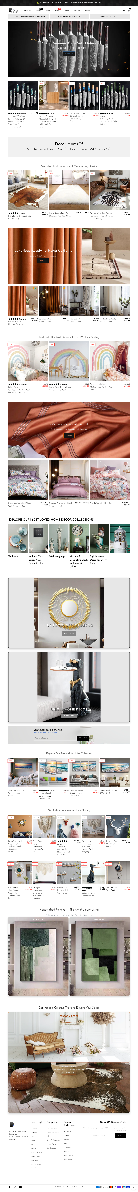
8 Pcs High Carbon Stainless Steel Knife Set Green (108, 121)
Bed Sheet (67, 1132)
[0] (129, 10)
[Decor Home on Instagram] (15, 1187)
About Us (34, 1129)
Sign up (120, 1135)
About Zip (34, 1160)
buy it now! (69, 633)
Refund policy (35, 1156)
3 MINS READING (69, 1073)
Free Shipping (51, 1148)
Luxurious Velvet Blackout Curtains (15, 323)
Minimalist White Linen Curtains (77, 320)
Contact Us (34, 1133)
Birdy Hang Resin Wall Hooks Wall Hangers (64, 890)
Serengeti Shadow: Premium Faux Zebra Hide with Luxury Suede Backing (102, 216)
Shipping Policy (52, 1129)
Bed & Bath (77, 10)
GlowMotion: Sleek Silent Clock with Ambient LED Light (14, 893)
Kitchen (58, 10)
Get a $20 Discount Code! (113, 1122)
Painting (48, 10)
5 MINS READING (69, 1022)
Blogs (32, 1144)
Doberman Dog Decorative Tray (88, 894)
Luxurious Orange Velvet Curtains (46, 320)
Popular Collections (69, 1123)
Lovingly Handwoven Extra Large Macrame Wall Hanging (39, 893)
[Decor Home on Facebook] (9, 1187)
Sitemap (33, 1148)
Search (33, 1141)
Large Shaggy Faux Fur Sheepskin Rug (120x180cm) (60, 214)
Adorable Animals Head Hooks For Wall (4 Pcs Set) (63, 851)
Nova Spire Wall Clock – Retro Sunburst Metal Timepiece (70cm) (15, 846)
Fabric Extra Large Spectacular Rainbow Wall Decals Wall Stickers (19, 390)
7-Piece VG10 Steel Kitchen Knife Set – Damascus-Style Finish (77, 117)
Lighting (66, 10)
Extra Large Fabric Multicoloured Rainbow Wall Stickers (101, 387)
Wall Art (39, 10)
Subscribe (83, 738)
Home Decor (27, 10)
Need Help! (36, 1122)
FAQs (32, 1136)
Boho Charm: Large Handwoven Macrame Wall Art (39, 846)
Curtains (67, 1135)
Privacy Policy (51, 1144)
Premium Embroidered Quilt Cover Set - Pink (60, 504)
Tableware (67, 1147)
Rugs (65, 1143)
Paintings (67, 1139)
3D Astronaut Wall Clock (111, 889)
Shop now (69, 54)
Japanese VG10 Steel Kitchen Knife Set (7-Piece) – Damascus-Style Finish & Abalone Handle (16, 121)
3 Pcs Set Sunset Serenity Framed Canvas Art (76, 793)
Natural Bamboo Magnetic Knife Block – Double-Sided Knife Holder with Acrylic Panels (47, 121)
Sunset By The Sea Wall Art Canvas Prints (16, 793)
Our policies (52, 1122)
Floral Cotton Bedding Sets (101, 503)
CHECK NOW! (69, 716)
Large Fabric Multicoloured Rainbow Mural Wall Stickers (61, 388)
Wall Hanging (68, 1159)
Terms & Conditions (53, 1140)
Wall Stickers (68, 1155)
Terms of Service (36, 1152)
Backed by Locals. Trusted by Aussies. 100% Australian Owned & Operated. (18, 1135)
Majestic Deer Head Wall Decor (112, 844)
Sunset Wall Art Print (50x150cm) (108, 792)
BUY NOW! (38, 920)
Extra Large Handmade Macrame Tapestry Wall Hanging (87, 846)
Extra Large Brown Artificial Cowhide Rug (19, 217)
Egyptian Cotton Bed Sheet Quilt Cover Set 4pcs (19, 504)
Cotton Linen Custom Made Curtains (108, 320)
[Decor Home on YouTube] (20, 1187)
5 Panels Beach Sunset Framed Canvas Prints (45, 796)
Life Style (87, 10)
